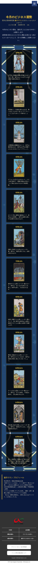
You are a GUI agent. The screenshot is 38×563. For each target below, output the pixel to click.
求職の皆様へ (10, 534)
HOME (10, 530)
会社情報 (27, 530)
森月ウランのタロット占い (27, 538)
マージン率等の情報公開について (19, 552)
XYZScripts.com (26, 561)
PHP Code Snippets (12, 561)
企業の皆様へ (10, 538)
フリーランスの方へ (27, 534)
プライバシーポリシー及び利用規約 (19, 546)
